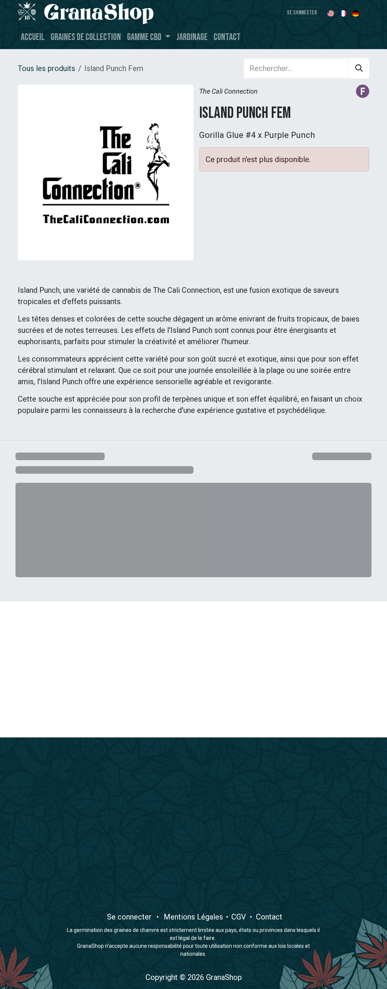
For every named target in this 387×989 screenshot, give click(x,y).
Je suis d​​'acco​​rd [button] (342, 967)
